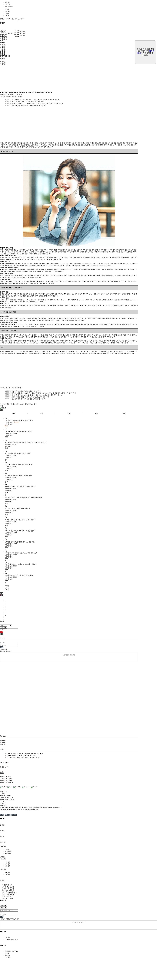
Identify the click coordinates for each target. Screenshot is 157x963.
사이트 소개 (3, 792)
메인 (1, 40)
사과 (1, 406)
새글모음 (7, 955)
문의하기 (3, 803)
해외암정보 (3, 39)
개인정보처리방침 (5, 796)
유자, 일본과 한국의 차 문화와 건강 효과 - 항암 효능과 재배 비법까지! (26, 442)
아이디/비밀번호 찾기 (11, 939)
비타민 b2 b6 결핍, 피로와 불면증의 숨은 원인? (19, 420)
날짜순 (7, 588)
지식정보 (22, 35)
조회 (124, 413)
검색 (1, 632)
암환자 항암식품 (5, 56)
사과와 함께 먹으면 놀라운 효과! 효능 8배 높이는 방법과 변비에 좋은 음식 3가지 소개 (34, 395)
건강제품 (16, 36)
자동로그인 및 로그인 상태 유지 (10, 919)
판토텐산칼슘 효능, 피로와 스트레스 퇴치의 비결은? (20, 564)
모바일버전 (3, 805)
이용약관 (3, 794)
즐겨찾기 (7, 2)
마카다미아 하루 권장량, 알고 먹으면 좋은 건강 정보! (21, 553)
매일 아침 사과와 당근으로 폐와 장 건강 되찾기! (23, 391)
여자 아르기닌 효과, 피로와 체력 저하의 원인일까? (20, 531)
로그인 (7, 9)
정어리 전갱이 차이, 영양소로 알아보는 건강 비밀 (20, 542)
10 (5, 616)
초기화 (7, 586)
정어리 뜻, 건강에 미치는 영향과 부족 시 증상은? (19, 575)
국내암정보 (3, 34)
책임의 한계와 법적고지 (7, 799)
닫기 (1, 634)
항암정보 (3, 30)
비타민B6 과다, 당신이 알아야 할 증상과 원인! (19, 431)
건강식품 (16, 30)
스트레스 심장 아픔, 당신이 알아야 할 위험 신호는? (22, 757)
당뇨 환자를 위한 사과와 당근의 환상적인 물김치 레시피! (25, 105)
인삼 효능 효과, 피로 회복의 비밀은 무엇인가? (18, 464)
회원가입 (7, 11)
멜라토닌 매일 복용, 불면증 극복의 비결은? (18, 453)
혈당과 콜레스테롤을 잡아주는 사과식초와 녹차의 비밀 (25, 102)
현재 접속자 (5, 776)
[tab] (78, 846)
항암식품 (16, 34)
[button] (1, 410)
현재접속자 (8, 957)
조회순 (7, 590)
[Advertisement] (69, 74)
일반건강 (10, 33)
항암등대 (3, 19)
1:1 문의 (7, 953)
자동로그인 (4, 649)
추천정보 (22, 31)
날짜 (96, 413)
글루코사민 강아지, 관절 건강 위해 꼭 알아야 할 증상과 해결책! (24, 497)
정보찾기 (7, 13)
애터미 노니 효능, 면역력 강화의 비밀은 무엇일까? (20, 520)
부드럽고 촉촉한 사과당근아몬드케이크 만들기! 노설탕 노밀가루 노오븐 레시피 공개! (34, 103)
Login (1, 647)
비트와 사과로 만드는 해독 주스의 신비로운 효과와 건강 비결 (27, 397)
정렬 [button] (1, 593)
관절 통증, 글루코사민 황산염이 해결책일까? (18, 475)
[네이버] (69, 659)
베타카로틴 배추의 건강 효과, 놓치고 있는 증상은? (20, 486)
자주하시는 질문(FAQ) (11, 951)
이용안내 (3, 801)
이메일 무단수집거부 (6, 797)
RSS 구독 (7, 4)
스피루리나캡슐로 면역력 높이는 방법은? (17, 509)
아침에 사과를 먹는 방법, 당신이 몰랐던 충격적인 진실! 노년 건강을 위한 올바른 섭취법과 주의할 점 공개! (40, 393)
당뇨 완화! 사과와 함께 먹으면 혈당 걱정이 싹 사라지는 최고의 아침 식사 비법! (32, 100)
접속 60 (7, 15)
